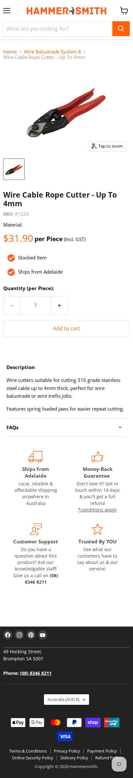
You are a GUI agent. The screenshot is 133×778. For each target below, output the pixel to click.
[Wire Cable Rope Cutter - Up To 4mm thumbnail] (14, 169)
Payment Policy (102, 751)
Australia (63, 699)
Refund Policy (108, 758)
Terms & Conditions (28, 751)
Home (10, 51)
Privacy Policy (67, 751)
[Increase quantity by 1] (59, 305)
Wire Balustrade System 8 (52, 51)
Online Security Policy (32, 758)
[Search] (121, 28)
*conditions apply (97, 510)
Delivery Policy (74, 758)
